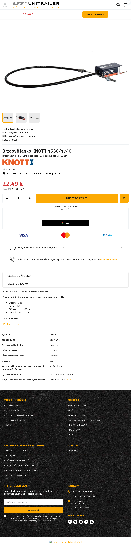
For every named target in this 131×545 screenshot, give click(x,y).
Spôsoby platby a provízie (18, 460)
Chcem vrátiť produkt (16, 420)
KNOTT (16, 169)
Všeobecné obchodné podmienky (21, 465)
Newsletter (75, 435)
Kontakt (9, 425)
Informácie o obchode (16, 451)
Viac (69, 379)
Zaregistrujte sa (77, 405)
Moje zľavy (74, 430)
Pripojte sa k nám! (15, 485)
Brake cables (13, 324)
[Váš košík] (125, 4)
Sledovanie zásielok (15, 410)
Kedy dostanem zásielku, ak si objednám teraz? (42, 247)
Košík (72, 410)
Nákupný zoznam (77, 415)
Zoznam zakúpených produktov (84, 420)
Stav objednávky (13, 405)
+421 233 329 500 (109, 259)
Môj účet (73, 400)
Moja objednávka (15, 400)
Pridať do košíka (76, 198)
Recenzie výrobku (18, 276)
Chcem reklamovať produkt (19, 415)
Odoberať (33, 510)
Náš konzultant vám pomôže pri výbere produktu (68, 259)
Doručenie (10, 456)
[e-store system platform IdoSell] (65, 542)
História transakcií (78, 425)
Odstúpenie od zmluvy (16, 475)
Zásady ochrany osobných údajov (22, 470)
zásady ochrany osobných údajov (38, 521)
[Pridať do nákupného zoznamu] (124, 198)
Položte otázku (17, 283)
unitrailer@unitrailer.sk (83, 497)
